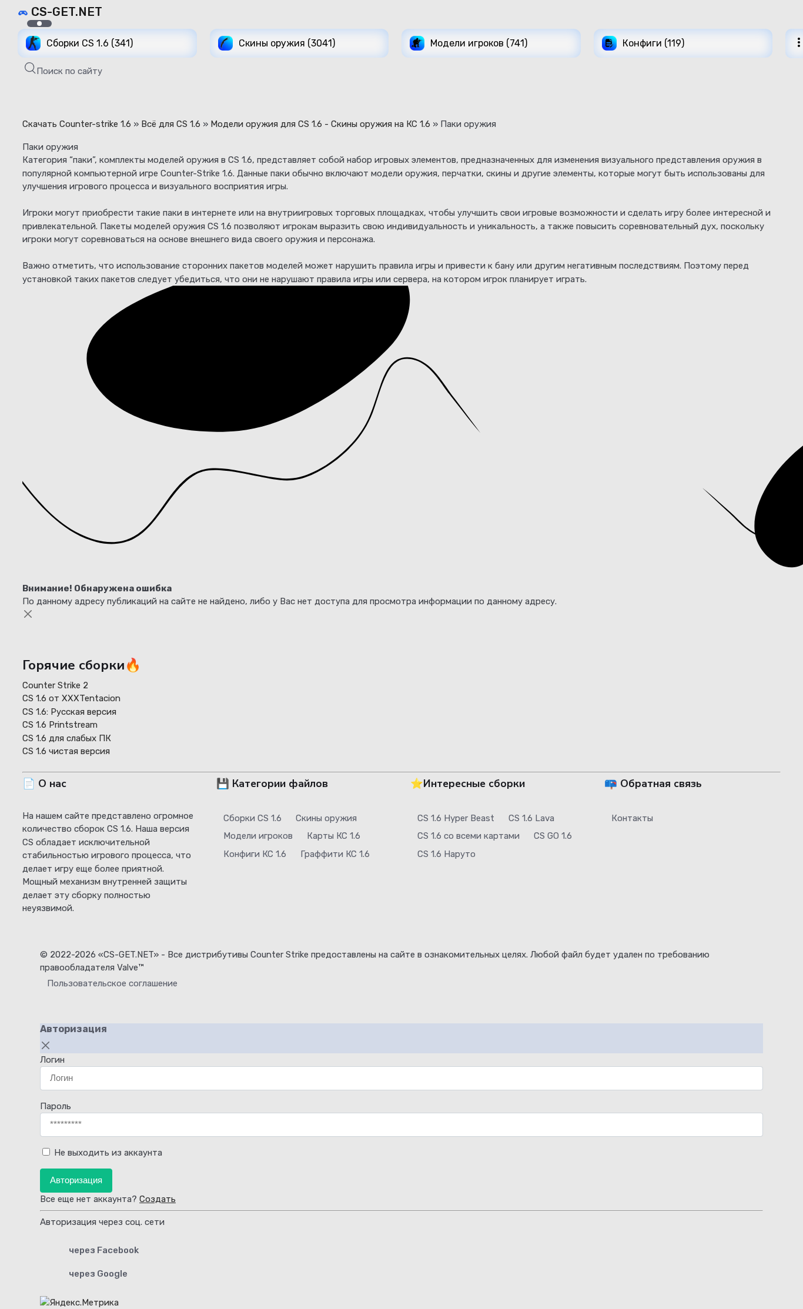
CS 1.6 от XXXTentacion (71, 698)
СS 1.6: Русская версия (69, 712)
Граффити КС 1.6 (335, 854)
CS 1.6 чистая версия (66, 751)
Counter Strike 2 (55, 685)
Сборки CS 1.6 (252, 818)
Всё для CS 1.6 (170, 124)
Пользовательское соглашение (112, 983)
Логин (52, 1059)
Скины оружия (326, 818)
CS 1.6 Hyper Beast (455, 818)
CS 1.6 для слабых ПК (66, 738)
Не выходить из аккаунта (108, 1152)
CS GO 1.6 (553, 836)
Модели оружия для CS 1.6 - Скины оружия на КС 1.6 (320, 124)
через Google (98, 1273)
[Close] (28, 614)
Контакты (632, 818)
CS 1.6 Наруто (446, 854)
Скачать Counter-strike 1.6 (76, 124)
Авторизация (76, 1180)
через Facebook (104, 1250)
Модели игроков (258, 836)
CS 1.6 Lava (531, 818)
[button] (63, 70)
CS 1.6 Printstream (60, 724)
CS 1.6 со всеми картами (468, 836)
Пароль (55, 1106)
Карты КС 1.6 (333, 836)
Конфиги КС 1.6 (254, 854)
